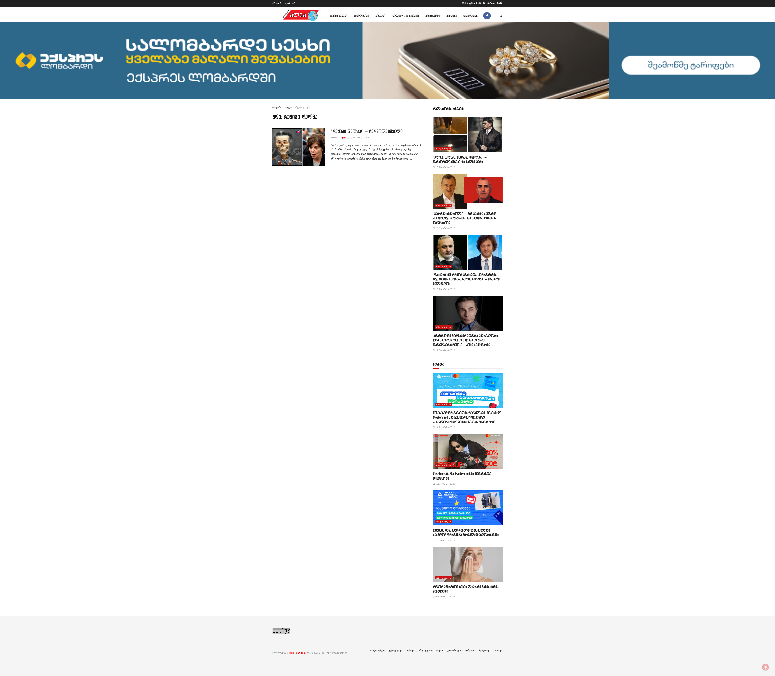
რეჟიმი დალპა (302, 107)
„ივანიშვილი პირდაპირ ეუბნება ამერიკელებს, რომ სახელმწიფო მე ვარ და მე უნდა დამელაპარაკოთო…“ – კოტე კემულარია (466, 340)
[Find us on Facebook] (487, 15)
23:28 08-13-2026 (445, 289)
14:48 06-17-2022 (360, 137)
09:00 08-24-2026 (445, 596)
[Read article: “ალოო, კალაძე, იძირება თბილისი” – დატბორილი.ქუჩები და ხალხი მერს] (468, 134)
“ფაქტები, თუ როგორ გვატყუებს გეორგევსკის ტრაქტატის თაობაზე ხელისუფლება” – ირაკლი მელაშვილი (466, 279)
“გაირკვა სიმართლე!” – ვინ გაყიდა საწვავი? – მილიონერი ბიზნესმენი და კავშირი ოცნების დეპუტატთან (466, 218)
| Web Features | (296, 652)
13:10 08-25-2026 (445, 540)
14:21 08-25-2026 (445, 427)
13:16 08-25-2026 (445, 484)
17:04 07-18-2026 (445, 350)
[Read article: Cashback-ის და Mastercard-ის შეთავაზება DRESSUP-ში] (468, 451)
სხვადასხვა (470, 15)
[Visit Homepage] (300, 15)
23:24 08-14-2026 (445, 167)
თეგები (288, 107)
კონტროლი (432, 15)
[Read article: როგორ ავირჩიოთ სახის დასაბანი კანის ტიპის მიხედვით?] (468, 564)
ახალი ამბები (338, 15)
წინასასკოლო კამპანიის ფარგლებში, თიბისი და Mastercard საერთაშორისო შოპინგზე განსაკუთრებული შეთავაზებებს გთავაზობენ (467, 417)
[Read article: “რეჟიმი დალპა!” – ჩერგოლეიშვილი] (298, 147)
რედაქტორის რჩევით (405, 15)
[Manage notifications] (765, 667)
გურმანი (451, 15)
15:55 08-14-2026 (445, 228)
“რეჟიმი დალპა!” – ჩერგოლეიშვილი (366, 131)
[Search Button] (501, 15)
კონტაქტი (290, 3)
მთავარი (276, 107)
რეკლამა (277, 3)
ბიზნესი (380, 15)
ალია (343, 137)
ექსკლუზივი (361, 15)
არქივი (499, 650)
